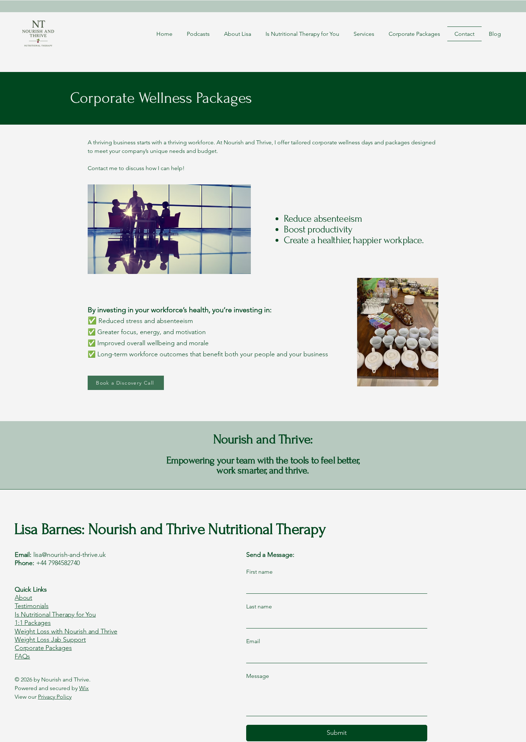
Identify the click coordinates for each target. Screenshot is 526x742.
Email (253, 641)
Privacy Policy (55, 696)
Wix (84, 688)
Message (257, 676)
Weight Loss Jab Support (50, 640)
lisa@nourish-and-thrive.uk (69, 555)
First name (259, 571)
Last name (259, 606)
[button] (363, 33)
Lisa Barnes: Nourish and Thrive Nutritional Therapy (170, 529)
